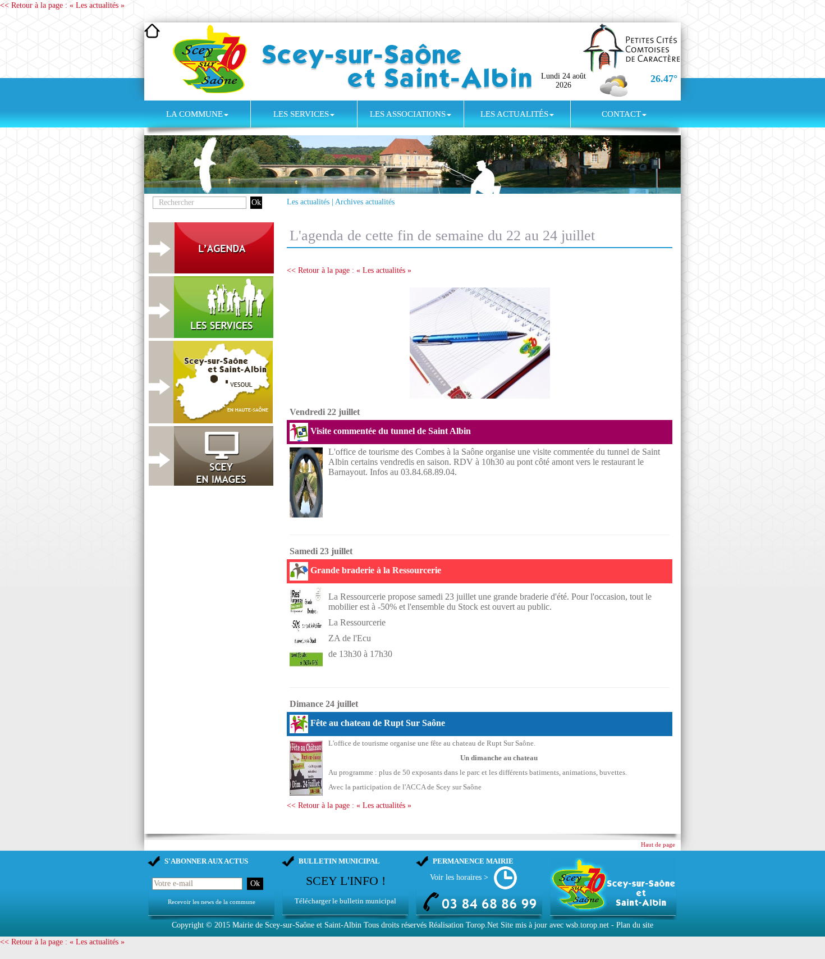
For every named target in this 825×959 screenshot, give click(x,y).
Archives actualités (365, 202)
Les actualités (514, 113)
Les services (301, 113)
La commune (194, 113)
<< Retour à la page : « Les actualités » (62, 5)
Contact (621, 113)
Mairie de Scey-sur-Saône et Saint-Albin (296, 925)
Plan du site (634, 925)
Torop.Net (482, 925)
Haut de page (658, 845)
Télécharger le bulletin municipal (345, 901)
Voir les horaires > (459, 877)
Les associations (408, 113)
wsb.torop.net (587, 925)
